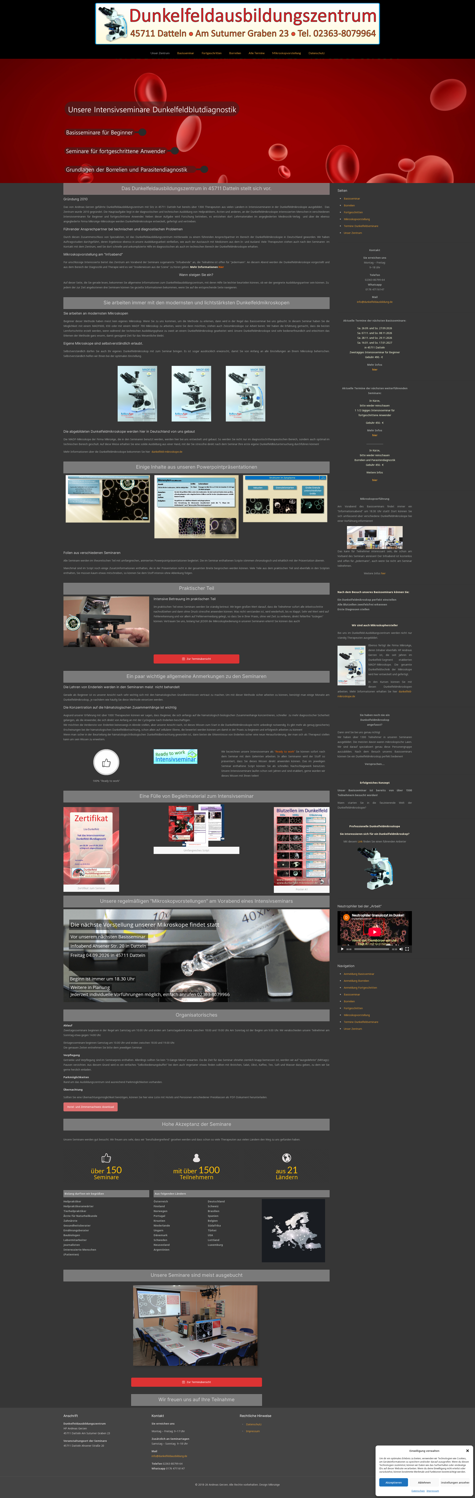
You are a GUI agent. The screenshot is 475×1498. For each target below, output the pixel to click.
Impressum (433, 1490)
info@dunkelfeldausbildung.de (375, 302)
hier (374, 369)
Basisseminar (352, 198)
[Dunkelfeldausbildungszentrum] (237, 23)
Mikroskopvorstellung (357, 219)
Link (360, 841)
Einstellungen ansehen (455, 1482)
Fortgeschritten (353, 212)
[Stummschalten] (401, 949)
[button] (467, 1451)
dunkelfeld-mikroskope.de (167, 451)
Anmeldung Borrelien (356, 980)
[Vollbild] (407, 949)
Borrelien (349, 205)
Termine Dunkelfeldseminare (361, 226)
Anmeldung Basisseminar (359, 974)
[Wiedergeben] (342, 949)
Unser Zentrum (353, 233)
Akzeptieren (394, 1482)
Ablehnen (424, 1482)
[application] (375, 932)
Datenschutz (418, 1490)
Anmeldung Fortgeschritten (360, 987)
